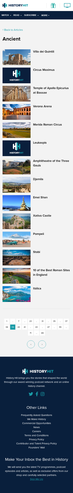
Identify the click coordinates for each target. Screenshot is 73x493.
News (36, 427)
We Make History (36, 419)
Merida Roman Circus (47, 124)
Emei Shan (40, 197)
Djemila (38, 179)
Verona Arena (42, 106)
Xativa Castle (42, 215)
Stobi (36, 252)
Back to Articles (13, 30)
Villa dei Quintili (43, 51)
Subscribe (30, 15)
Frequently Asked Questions (36, 415)
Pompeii (38, 234)
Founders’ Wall (37, 447)
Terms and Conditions (36, 435)
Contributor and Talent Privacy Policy (36, 443)
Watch (5, 15)
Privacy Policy (36, 439)
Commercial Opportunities (36, 423)
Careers (36, 431)
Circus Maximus (44, 70)
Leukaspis (40, 142)
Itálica (37, 288)
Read (16, 15)
